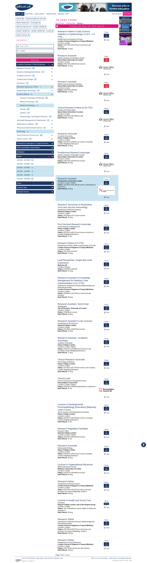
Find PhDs (29, 14)
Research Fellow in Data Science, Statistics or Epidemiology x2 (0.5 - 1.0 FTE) (76, 34)
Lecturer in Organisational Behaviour (75, 464)
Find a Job (20, 14)
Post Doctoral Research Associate (74, 224)
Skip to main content (8, 2)
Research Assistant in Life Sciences (75, 321)
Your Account (116, 14)
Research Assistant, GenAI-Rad (73, 304)
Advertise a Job (63, 14)
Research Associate (67, 133)
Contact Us (31, 561)
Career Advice (39, 14)
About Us (24, 561)
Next (68, 555)
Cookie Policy (113, 558)
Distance (80, 23)
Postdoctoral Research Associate (74, 152)
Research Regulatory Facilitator (73, 428)
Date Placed (60, 23)
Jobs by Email (51, 14)
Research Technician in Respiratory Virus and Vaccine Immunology (75, 206)
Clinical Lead (64, 378)
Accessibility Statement (124, 558)
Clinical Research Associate (71, 359)
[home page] (24, 7)
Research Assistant (67, 55)
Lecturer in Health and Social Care (74, 500)
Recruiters (127, 14)
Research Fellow (66, 481)
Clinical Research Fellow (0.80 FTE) (75, 107)
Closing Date (70, 23)
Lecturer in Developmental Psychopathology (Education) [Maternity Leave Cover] (77, 407)
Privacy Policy (104, 558)
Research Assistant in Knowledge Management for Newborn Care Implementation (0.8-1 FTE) (74, 280)
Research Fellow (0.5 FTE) (71, 243)
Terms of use (95, 558)
